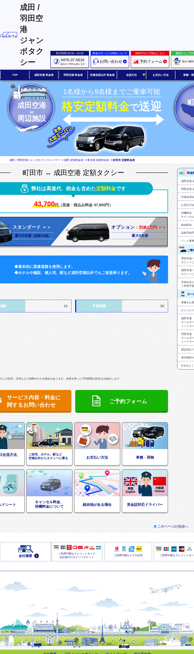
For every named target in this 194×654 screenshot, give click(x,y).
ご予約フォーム (128, 401)
